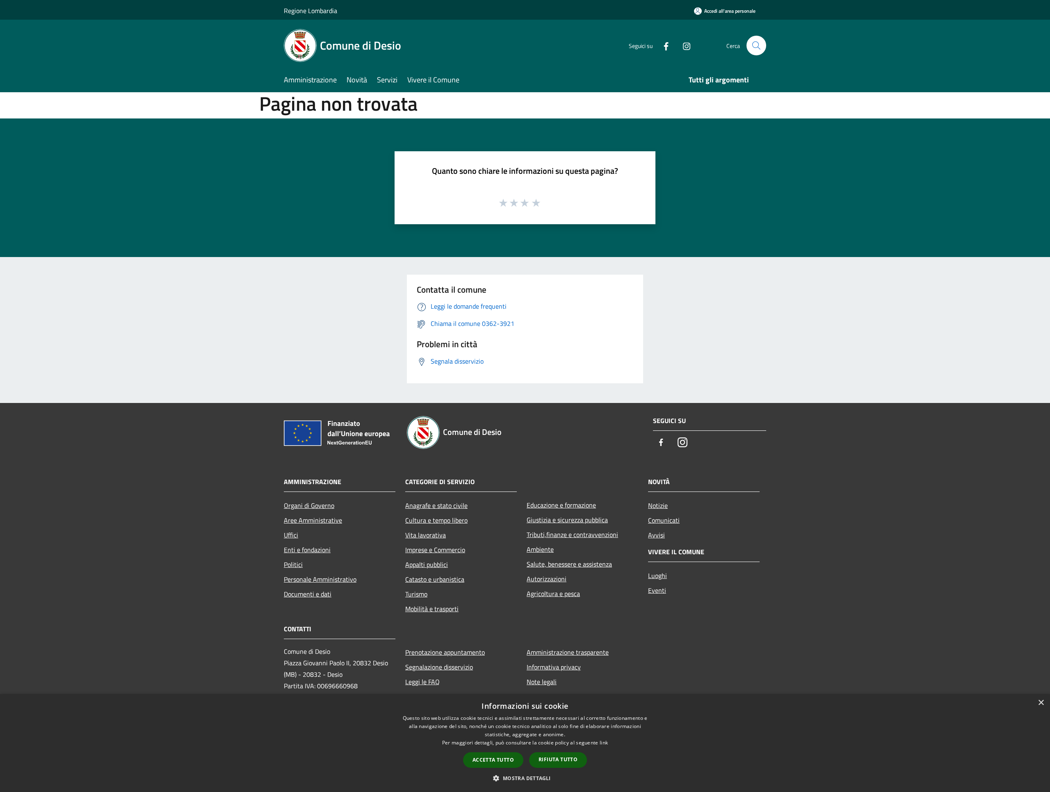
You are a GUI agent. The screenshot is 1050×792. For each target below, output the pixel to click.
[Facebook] (663, 45)
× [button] (1041, 703)
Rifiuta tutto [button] (558, 759)
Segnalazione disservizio (439, 667)
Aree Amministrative (313, 520)
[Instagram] (683, 45)
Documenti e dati (307, 594)
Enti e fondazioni (307, 550)
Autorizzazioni (546, 579)
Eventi (657, 590)
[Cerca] (756, 45)
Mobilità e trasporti (432, 609)
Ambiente (540, 549)
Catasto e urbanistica (434, 579)
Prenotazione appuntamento (445, 652)
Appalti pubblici (426, 564)
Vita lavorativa (425, 535)
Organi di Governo (309, 505)
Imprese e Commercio (435, 550)
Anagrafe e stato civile (436, 505)
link (604, 742)
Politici (293, 564)
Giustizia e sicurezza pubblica (567, 520)
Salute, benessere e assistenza (569, 564)
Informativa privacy (554, 667)
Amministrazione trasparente (568, 652)
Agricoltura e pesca (553, 594)
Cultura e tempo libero (436, 520)
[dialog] (525, 743)
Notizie (658, 505)
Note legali (542, 682)
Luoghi (657, 575)
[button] (524, 778)
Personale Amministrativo (320, 579)
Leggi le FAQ (422, 682)
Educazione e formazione (561, 505)
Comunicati (664, 520)
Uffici (291, 535)
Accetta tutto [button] (493, 759)
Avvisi (656, 535)
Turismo (416, 594)
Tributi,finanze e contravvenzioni (572, 534)
